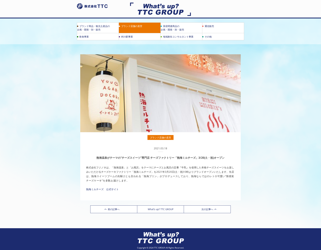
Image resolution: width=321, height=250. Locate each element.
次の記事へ (207, 209)
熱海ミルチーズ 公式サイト (102, 189)
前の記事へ (114, 209)
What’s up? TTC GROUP (160, 209)
